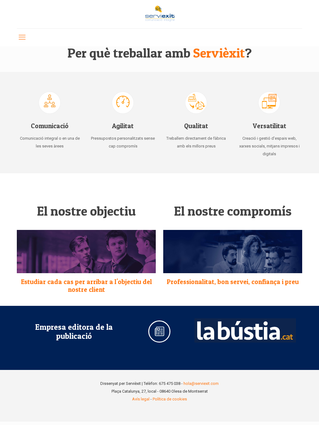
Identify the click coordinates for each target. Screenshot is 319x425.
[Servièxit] (159, 14)
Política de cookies (170, 399)
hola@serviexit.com (201, 383)
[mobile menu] (22, 37)
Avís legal (141, 399)
